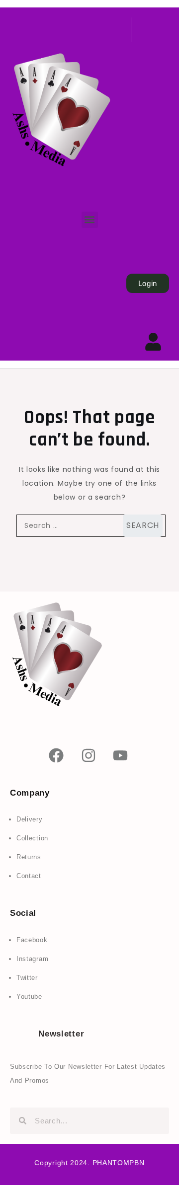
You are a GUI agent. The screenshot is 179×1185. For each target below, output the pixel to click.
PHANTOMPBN (118, 1163)
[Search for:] (89, 526)
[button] (90, 220)
